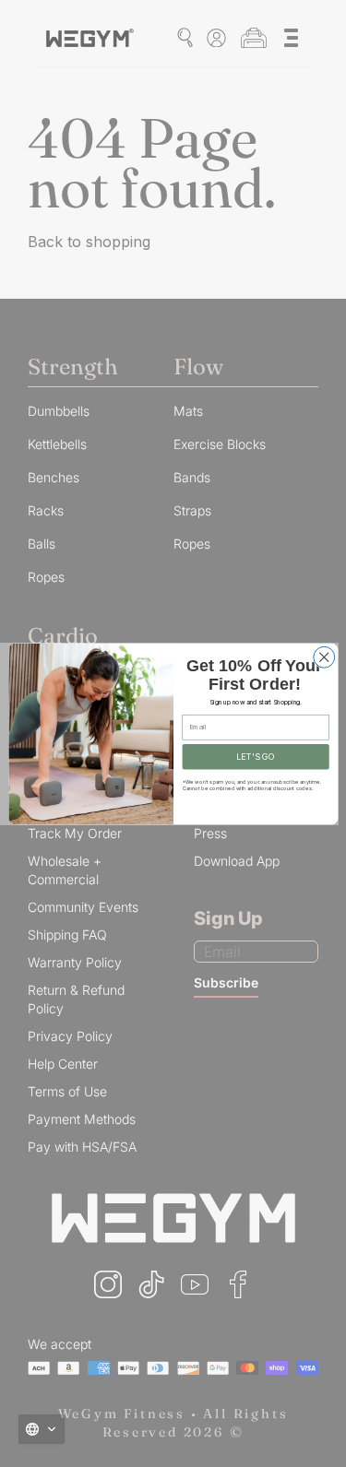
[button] (41, 1429)
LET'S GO (255, 756)
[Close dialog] (323, 657)
